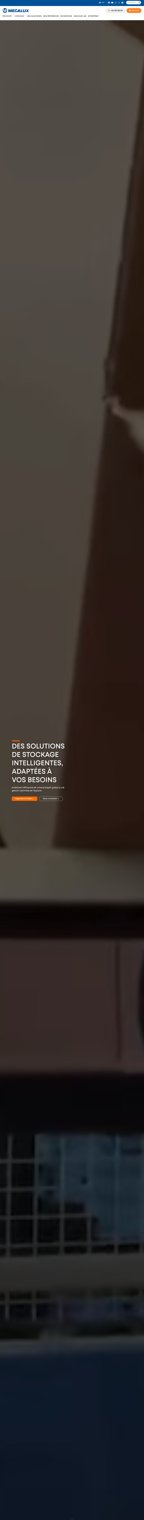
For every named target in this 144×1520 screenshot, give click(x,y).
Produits (7, 16)
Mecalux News (34, 16)
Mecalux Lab (80, 16)
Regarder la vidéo (23, 799)
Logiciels (19, 16)
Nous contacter (50, 799)
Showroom (66, 16)
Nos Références (51, 16)
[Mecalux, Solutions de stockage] (16, 13)
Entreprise (93, 16)
